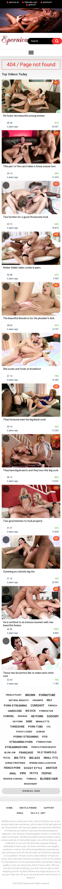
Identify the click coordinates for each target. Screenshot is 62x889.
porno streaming (26, 736)
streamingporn (16, 747)
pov (45, 736)
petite (34, 773)
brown (30, 695)
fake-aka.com (31, 2)
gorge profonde (15, 763)
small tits (51, 757)
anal (12, 773)
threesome (17, 726)
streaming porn (21, 742)
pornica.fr (47, 2)
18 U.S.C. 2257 (37, 813)
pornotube (47, 695)
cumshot (37, 705)
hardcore (15, 711)
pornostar (46, 711)
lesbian (40, 731)
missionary (30, 784)
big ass (34, 758)
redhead (22, 716)
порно (46, 773)
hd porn (37, 716)
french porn (12, 767)
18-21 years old (47, 752)
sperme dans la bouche (42, 763)
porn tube (35, 726)
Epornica (27, 883)
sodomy (53, 716)
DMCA (20, 813)
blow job (9, 752)
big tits (19, 758)
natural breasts (19, 700)
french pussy (14, 695)
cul (48, 726)
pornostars (44, 742)
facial (7, 758)
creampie (37, 700)
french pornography (43, 747)
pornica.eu (14, 2)
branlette (42, 721)
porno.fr (32, 4)
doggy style (33, 768)
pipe (23, 773)
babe (29, 721)
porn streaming (15, 705)
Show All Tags (31, 791)
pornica (32, 778)
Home (9, 808)
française (26, 752)
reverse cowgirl (13, 779)
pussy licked (24, 731)
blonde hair (49, 778)
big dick (30, 710)
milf (49, 700)
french (52, 705)
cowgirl (8, 716)
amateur (51, 767)
